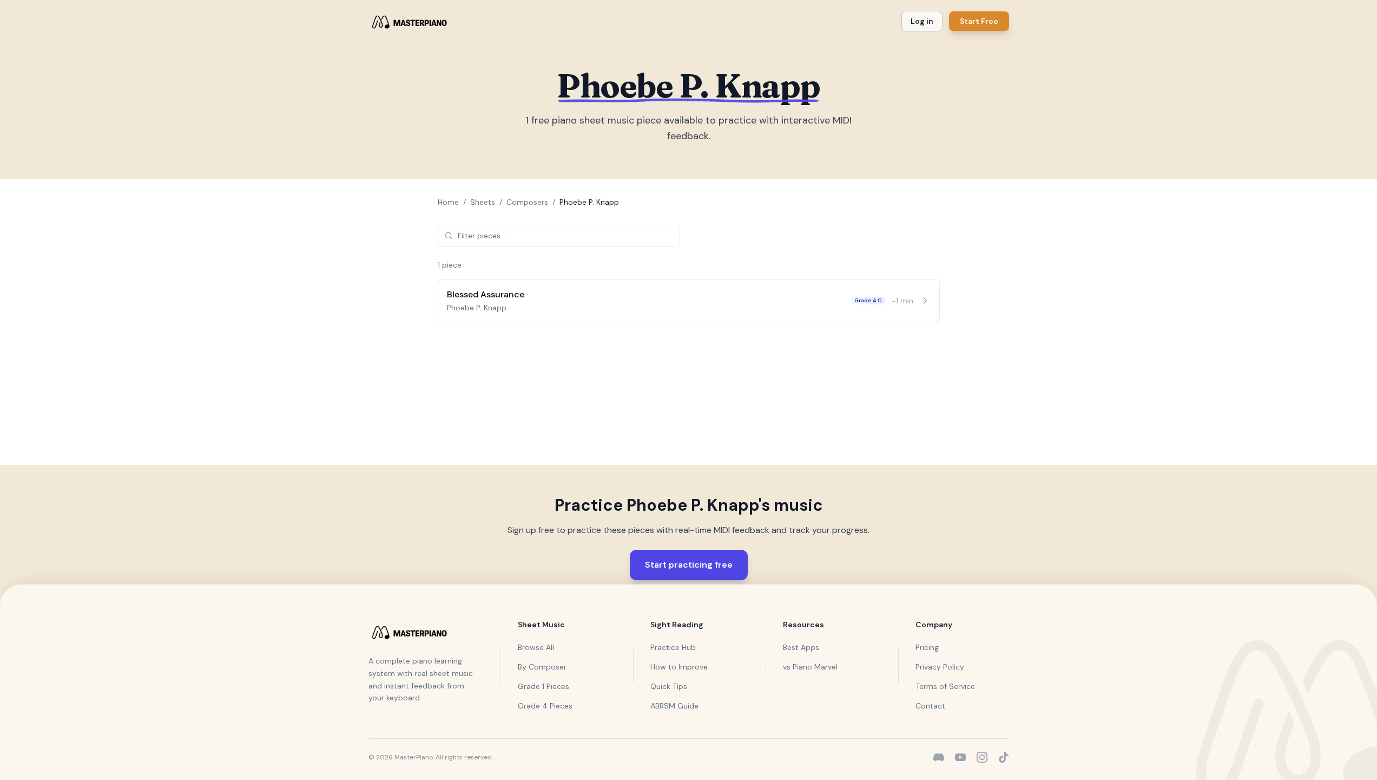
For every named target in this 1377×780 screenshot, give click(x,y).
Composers (527, 202)
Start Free (979, 21)
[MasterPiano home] (407, 21)
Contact (930, 706)
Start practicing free (689, 564)
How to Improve (679, 667)
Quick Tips (668, 686)
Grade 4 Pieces (545, 706)
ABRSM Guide (674, 706)
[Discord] (938, 757)
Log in (922, 21)
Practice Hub (673, 647)
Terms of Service (945, 686)
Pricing (927, 647)
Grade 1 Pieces (543, 686)
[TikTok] (1003, 757)
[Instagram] (982, 757)
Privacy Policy (939, 667)
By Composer (542, 667)
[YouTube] (960, 757)
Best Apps (801, 647)
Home (448, 202)
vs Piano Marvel (810, 667)
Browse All (536, 647)
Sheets (482, 202)
